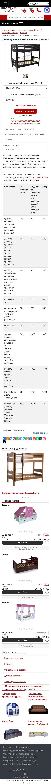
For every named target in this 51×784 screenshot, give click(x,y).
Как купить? (8, 747)
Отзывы (8, 139)
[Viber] (14, 438)
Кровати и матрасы (13, 658)
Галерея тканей (10, 760)
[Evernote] (37, 438)
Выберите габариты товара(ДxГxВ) (25, 83)
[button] (12, 23)
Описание (9, 129)
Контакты (19, 754)
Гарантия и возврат (12, 757)
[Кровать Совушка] (25, 515)
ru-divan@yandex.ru (18, 764)
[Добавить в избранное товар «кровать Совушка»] (47, 542)
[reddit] (34, 438)
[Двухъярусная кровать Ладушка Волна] (25, 469)
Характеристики (26, 129)
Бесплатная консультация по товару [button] (25, 123)
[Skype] (24, 438)
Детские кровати (12, 675)
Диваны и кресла (35, 750)
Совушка (5, 505)
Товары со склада (27, 760)
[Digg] (4, 441)
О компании (8, 754)
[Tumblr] (10, 438)
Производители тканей (14, 750)
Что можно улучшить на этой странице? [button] (25, 686)
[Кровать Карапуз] (25, 565)
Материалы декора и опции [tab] (18, 134)
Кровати (8, 664)
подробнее (22, 543)
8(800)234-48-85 (39, 10)
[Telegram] (20, 438)
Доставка (39, 134)
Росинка (5, 603)
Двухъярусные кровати (15, 681)
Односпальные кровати (15, 670)
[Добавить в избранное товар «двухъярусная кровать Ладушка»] (13, 120)
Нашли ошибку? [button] (40, 433)
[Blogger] (27, 438)
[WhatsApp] (17, 438)
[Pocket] (44, 438)
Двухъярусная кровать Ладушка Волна (20, 493)
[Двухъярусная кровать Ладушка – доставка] (25, 57)
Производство (29, 757)
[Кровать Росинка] (25, 613)
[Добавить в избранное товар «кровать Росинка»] (47, 640)
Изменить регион (11, 145)
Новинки (29, 754)
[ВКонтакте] (4, 438)
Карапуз (5, 554)
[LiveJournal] (40, 438)
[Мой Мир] (30, 438)
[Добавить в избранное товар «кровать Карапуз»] (47, 592)
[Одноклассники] (7, 438)
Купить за (25, 111)
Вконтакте (33, 764)
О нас (28, 747)
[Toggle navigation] (5, 3)
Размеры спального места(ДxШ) (25, 94)
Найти (40, 18)
